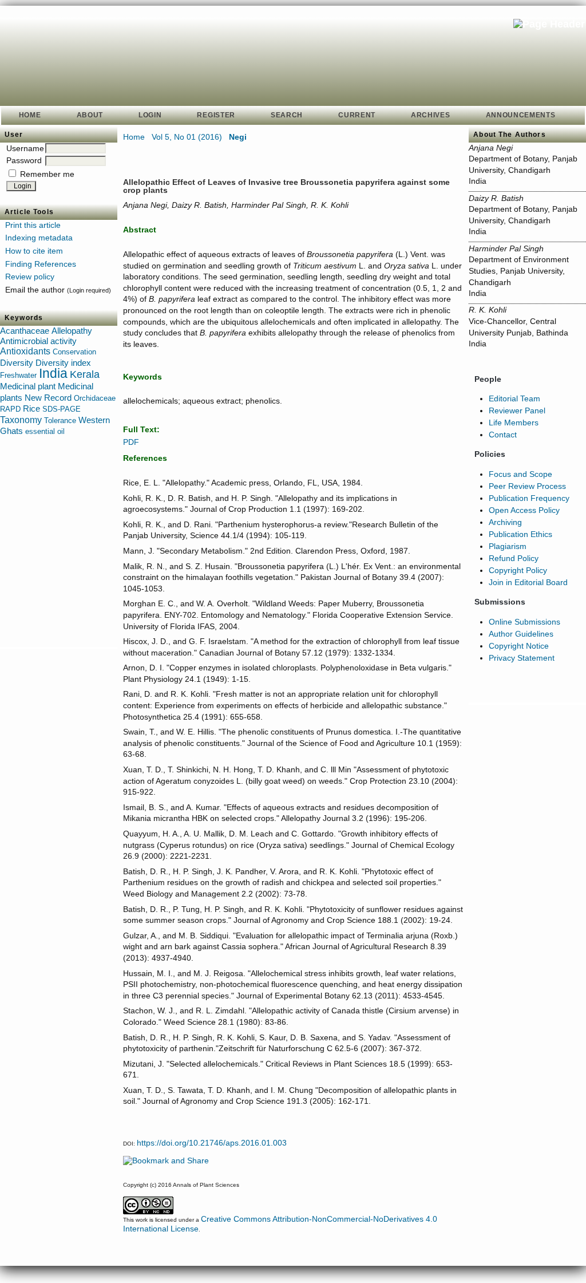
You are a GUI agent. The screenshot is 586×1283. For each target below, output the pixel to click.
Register (216, 115)
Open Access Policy (524, 510)
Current (356, 115)
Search (287, 115)
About (90, 115)
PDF (131, 442)
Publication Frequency (529, 498)
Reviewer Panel (517, 410)
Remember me (47, 174)
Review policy (29, 276)
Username (25, 148)
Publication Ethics (520, 534)
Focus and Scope (520, 474)
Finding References (40, 264)
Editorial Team (514, 398)
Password (24, 160)
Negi (238, 136)
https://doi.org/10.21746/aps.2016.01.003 (212, 1142)
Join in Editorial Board (528, 582)
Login (149, 115)
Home (30, 115)
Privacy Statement (522, 657)
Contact (503, 434)
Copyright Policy (518, 570)
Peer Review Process (527, 486)
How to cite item (34, 250)
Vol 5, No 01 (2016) (187, 136)
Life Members (514, 422)
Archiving (505, 522)
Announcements (521, 115)
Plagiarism (507, 546)
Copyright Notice (519, 645)
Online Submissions (524, 621)
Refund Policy (514, 558)
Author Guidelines (521, 633)
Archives (430, 115)
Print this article (33, 225)
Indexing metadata (39, 237)
